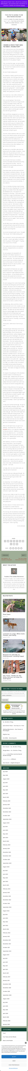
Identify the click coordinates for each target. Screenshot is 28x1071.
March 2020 (6, 1017)
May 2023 (5, 878)
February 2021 (6, 976)
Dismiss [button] (23, 5)
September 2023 (7, 863)
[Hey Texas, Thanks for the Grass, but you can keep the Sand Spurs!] (14, 666)
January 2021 (6, 980)
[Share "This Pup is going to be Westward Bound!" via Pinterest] (17, 541)
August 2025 (6, 779)
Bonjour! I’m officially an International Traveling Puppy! (13, 655)
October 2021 (6, 947)
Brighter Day (6, 734)
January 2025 (6, 804)
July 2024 (5, 826)
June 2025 (5, 786)
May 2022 (5, 921)
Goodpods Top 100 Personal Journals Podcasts (14, 710)
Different (13, 759)
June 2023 (5, 874)
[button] (26, 1043)
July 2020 (5, 1002)
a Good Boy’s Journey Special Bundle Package (12, 754)
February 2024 (6, 845)
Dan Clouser (6, 746)
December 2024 (7, 808)
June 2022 (5, 918)
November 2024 (7, 812)
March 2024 (6, 841)
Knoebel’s (5, 429)
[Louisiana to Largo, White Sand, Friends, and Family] (14, 625)
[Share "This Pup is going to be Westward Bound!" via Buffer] (23, 541)
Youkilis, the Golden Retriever (12, 22)
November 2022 (7, 899)
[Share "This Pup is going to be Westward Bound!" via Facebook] (5, 541)
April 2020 (5, 1013)
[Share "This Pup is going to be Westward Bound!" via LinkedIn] (20, 541)
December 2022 (7, 896)
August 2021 (6, 954)
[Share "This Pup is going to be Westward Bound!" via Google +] (11, 541)
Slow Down (6, 614)
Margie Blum (6, 750)
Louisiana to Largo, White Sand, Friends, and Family (14, 634)
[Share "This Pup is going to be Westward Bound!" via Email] (14, 544)
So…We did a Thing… (8, 722)
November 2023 (7, 856)
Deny (14, 1061)
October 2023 (6, 859)
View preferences (14, 1065)
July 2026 (5, 771)
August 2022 (6, 911)
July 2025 (5, 782)
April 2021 (5, 969)
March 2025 (6, 797)
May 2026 (5, 775)
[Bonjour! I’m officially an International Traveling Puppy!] (14, 646)
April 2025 (5, 793)
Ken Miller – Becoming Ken (10, 738)
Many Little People (8, 1040)
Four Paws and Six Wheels (17, 21)
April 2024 (5, 837)
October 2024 (6, 815)
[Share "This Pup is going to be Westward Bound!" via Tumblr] (14, 541)
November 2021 (7, 943)
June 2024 (5, 830)
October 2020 (6, 991)
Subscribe (5, 700)
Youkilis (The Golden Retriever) (16, 19)
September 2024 (7, 819)
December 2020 (7, 984)
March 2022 (6, 929)
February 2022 (6, 932)
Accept (14, 1056)
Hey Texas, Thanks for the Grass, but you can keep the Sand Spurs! (12, 677)
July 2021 (5, 958)
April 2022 (5, 925)
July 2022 (5, 914)
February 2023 (6, 889)
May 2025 (5, 790)
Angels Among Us (15, 762)
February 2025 (6, 801)
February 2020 (6, 1020)
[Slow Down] (14, 605)
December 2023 (7, 852)
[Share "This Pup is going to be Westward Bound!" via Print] (17, 544)
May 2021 (5, 965)
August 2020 (6, 998)
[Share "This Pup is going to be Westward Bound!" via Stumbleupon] (11, 544)
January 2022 (6, 936)
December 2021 (7, 940)
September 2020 (7, 995)
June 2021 (5, 962)
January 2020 (6, 1024)
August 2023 (6, 866)
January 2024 (6, 848)
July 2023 (5, 870)
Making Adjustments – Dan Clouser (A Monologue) (13, 730)
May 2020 (5, 1009)
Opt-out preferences (13, 1068)
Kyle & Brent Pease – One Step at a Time (13, 725)
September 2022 (7, 907)
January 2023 (6, 892)
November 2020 (7, 987)
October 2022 (6, 903)
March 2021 (6, 973)
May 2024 (5, 834)
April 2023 (5, 881)
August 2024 (6, 823)
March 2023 (6, 885)
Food (4, 1033)
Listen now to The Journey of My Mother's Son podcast (14, 713)
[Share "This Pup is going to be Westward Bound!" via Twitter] (8, 541)
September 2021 (7, 951)
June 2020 (5, 1006)
